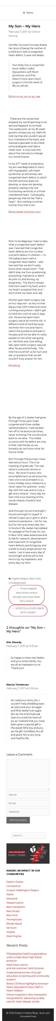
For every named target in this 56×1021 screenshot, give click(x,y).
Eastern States (14, 882)
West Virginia (13, 936)
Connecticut (13, 886)
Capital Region (20, 578)
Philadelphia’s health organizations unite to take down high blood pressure (26, 957)
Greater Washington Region (22, 890)
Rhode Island (14, 923)
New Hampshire (15, 907)
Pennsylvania (14, 919)
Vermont (11, 927)
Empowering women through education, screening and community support (27, 976)
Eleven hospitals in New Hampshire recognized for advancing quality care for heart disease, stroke (26, 998)
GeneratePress (28, 1016)
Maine (9, 894)
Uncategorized (17, 582)
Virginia (10, 932)
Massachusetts (14, 902)
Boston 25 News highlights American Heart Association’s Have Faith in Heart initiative (27, 987)
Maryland (11, 898)
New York (35, 578)
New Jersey (13, 911)
